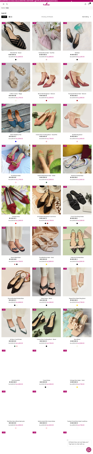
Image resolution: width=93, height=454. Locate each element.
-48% (34, 23)
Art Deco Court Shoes (16, 339)
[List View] (11, 17)
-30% (3, 64)
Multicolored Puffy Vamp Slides (46, 421)
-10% (65, 146)
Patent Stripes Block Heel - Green (46, 175)
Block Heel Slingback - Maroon (46, 93)
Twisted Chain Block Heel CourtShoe (77, 421)
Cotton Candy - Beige (16, 93)
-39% (34, 350)
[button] (12, 54)
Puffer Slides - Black (46, 298)
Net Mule (77, 53)
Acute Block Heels (16, 175)
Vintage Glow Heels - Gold (77, 380)
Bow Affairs (77, 339)
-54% (3, 227)
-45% (34, 64)
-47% (65, 309)
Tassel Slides (46, 380)
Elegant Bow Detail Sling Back (77, 298)
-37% (34, 146)
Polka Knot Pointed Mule (77, 257)
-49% (34, 105)
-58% (3, 309)
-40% (65, 64)
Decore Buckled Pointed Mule (16, 298)
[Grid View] (9, 17)
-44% (65, 23)
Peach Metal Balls (16, 257)
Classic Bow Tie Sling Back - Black (46, 339)
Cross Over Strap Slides (77, 216)
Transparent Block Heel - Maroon (77, 93)
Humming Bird (16, 380)
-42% (3, 146)
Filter (4, 17)
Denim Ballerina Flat (15, 134)
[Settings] (85, 4)
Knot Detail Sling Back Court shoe (46, 216)
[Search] (6, 4)
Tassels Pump (16, 216)
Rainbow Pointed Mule (77, 175)
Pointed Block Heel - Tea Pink (46, 53)
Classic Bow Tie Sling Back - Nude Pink (46, 134)
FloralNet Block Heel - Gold (46, 257)
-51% (34, 268)
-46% (34, 227)
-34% (3, 23)
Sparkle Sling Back (77, 134)
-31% (65, 432)
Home (3, 8)
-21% (65, 227)
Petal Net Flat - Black (15, 53)
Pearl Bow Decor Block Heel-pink (16, 421)
